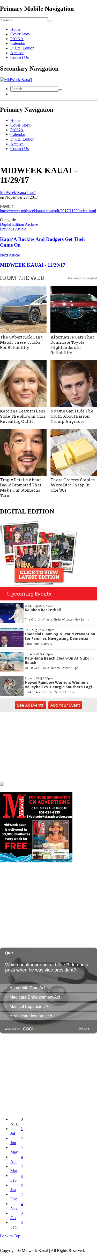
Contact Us (19, 57)
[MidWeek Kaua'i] (16, 79)
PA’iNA (17, 38)
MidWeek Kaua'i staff (18, 192)
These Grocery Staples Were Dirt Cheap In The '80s (72, 485)
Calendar (17, 43)
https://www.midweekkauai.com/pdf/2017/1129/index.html (48, 211)
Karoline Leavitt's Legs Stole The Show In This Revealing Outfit (23, 416)
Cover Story (20, 34)
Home (15, 29)
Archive (17, 53)
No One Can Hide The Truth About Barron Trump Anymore (71, 416)
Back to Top (10, 1236)
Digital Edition (22, 48)
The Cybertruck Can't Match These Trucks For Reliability (21, 342)
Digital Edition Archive (19, 224)
